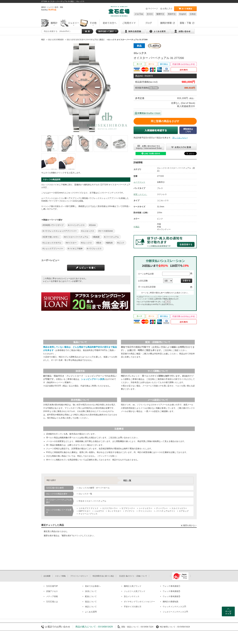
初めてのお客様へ (93, 586)
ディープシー (162, 508)
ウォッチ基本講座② (171, 591)
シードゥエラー (145, 508)
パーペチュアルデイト (165, 511)
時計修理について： (168, 627)
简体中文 (172, 14)
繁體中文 (160, 14)
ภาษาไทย (139, 14)
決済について (91, 591)
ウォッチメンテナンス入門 (174, 606)
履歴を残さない (190, 525)
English (182, 14)
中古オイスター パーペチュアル (92, 501)
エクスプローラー (110, 508)
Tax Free (153, 88)
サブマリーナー (128, 508)
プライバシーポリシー (79, 576)
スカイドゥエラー (179, 508)
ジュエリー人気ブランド (134, 591)
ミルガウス (99, 511)
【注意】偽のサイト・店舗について (133, 576)
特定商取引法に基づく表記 (103, 576)
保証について (91, 606)
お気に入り (167, 8)
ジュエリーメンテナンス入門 (175, 612)
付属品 (136, 227)
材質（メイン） (140, 194)
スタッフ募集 (60, 576)
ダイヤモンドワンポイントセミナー (139, 601)
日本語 (193, 14)
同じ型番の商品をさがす (165, 121)
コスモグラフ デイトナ (88, 508)
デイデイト (130, 511)
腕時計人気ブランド (132, 586)
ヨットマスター (114, 511)
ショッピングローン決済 (92, 379)
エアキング (184, 511)
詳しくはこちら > (180, 138)
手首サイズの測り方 (132, 606)
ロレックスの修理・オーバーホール (94, 488)
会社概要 (47, 576)
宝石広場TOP (52, 586)
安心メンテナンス (131, 596)
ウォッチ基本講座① (171, 586)
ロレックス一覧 (85, 494)
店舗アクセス (52, 591)
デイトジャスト (145, 511)
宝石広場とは (52, 601)
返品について (91, 601)
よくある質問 (91, 612)
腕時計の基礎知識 (170, 601)
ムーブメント (139, 182)
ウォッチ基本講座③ (171, 596)
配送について (91, 596)
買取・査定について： (131, 627)
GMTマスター (85, 511)
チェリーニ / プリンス (88, 514)
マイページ (153, 8)
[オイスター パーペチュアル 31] (49, 143)
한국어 (150, 14)
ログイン (68, 281)
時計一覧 (127, 480)
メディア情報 (52, 596)
